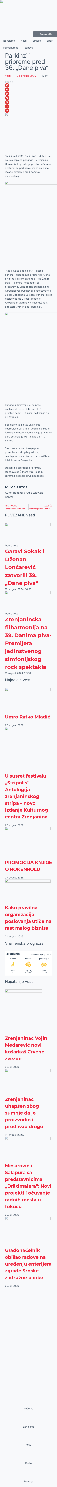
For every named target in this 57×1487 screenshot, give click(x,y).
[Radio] (28, 1457)
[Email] (28, 111)
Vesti (24, 40)
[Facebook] (28, 85)
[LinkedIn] (28, 94)
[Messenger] (28, 89)
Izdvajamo (9, 40)
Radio (28, 1463)
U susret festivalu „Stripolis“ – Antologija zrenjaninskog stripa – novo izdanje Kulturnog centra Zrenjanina (26, 796)
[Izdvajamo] (28, 1421)
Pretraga (28, 1481)
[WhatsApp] (28, 102)
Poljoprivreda (10, 47)
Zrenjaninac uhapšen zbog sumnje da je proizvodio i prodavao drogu (24, 1113)
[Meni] (28, 1439)
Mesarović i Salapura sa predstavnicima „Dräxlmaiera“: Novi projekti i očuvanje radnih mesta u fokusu (28, 1186)
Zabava (28, 47)
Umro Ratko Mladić (27, 717)
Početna (28, 1408)
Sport (50, 40)
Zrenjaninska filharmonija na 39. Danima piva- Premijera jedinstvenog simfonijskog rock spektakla (28, 643)
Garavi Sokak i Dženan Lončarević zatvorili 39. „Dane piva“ (24, 567)
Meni (28, 1444)
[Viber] (28, 98)
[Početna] (28, 1403)
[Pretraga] (28, 1475)
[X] (28, 106)
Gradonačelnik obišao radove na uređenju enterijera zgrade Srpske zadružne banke (28, 1264)
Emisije (37, 40)
